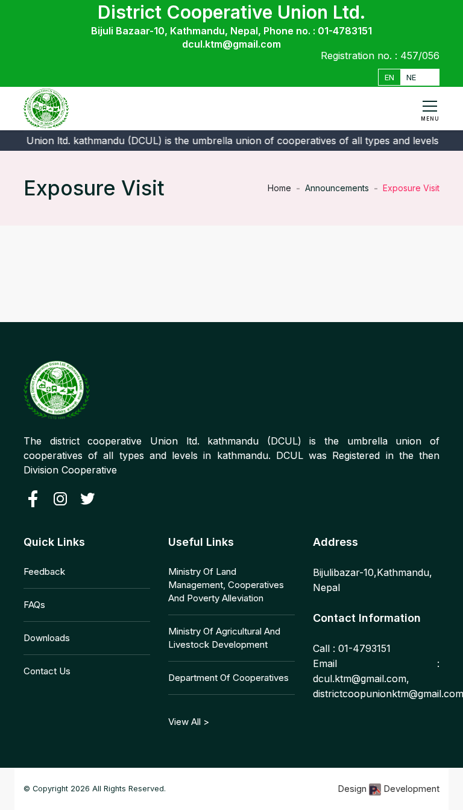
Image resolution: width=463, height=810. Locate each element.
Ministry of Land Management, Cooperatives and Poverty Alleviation (226, 585)
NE (411, 77)
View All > (188, 721)
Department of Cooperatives (228, 677)
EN (389, 77)
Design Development (388, 788)
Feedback (44, 571)
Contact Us (47, 671)
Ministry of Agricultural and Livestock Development (224, 637)
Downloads (47, 638)
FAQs (34, 604)
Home (279, 188)
